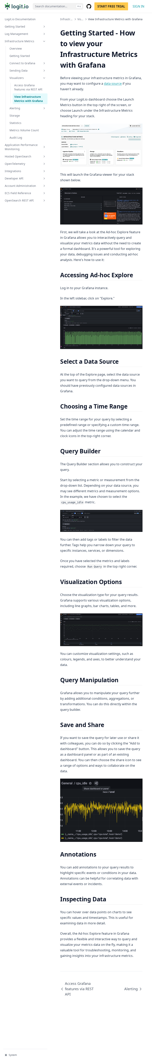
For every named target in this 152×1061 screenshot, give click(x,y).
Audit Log (16, 137)
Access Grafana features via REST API (28, 87)
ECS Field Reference (18, 193)
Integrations (13, 171)
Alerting (15, 108)
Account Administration (20, 186)
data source (113, 83)
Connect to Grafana (22, 63)
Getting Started (15, 26)
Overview (16, 48)
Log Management (16, 34)
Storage (15, 115)
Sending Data (19, 70)
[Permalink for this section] (136, 275)
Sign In (138, 6)
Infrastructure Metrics (19, 41)
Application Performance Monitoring (21, 147)
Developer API (14, 178)
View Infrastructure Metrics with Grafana (28, 99)
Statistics (15, 123)
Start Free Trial (111, 6)
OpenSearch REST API (19, 200)
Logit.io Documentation (20, 19)
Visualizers (17, 78)
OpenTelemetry (15, 164)
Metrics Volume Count (24, 130)
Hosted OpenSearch (18, 156)
